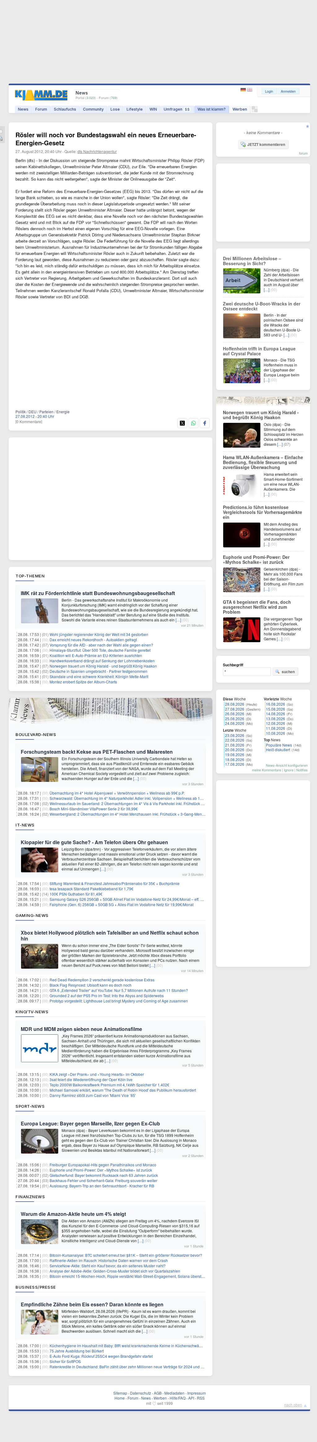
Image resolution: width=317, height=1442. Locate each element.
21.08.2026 (234, 744)
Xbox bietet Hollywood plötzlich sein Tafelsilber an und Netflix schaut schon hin (110, 935)
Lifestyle (135, 109)
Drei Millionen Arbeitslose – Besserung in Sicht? (252, 260)
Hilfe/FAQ (177, 1397)
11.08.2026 (275, 728)
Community (93, 109)
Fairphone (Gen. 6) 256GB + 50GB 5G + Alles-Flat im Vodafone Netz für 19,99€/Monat (121, 904)
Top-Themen (30, 575)
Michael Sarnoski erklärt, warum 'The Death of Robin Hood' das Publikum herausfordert (123, 1090)
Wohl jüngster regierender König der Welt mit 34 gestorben (99, 634)
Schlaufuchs (65, 109)
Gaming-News (32, 915)
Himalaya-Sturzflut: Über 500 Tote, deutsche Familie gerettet (100, 650)
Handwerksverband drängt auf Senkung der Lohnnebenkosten (102, 660)
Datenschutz (140, 1393)
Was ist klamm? (212, 109)
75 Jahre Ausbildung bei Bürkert (77, 1350)
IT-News (25, 824)
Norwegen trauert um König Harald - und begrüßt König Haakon (103, 665)
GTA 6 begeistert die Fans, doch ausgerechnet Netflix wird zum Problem (257, 607)
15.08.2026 (275, 709)
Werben (239, 109)
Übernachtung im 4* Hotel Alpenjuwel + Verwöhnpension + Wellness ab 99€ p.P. (117, 793)
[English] (249, 90)
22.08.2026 (234, 740)
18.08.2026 (234, 759)
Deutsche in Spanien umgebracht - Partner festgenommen (98, 671)
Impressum (196, 1393)
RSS (201, 1397)
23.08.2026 (234, 735)
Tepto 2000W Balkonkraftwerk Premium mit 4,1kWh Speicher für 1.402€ (109, 1084)
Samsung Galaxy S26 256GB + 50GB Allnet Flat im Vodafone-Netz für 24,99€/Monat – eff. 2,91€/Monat (135, 899)
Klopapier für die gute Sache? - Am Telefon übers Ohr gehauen (94, 842)
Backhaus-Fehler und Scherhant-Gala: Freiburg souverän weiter (103, 1180)
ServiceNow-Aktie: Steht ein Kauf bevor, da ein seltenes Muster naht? (108, 1265)
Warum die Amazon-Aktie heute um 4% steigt (73, 1213)
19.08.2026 (234, 754)
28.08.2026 (234, 704)
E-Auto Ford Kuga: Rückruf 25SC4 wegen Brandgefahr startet (101, 1356)
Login (269, 91)
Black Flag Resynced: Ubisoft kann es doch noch (91, 985)
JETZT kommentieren (266, 144)
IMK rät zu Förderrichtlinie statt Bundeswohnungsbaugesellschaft (98, 593)
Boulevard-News (35, 734)
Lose (115, 109)
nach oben (293, 1404)
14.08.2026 (275, 713)
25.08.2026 (234, 718)
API (191, 1397)
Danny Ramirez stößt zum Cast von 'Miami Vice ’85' (93, 1095)
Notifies (302, 769)
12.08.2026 (275, 723)
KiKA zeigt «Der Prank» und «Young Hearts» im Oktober (97, 1074)
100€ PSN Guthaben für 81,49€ (76, 893)
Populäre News (279, 744)
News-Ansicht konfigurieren (287, 765)
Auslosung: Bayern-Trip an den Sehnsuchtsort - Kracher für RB (102, 1185)
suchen (288, 671)
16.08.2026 (275, 704)
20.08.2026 (234, 749)
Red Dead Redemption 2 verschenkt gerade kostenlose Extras (102, 979)
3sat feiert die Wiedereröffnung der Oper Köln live (91, 1079)
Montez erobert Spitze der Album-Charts (83, 681)
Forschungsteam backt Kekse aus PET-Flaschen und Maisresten (97, 751)
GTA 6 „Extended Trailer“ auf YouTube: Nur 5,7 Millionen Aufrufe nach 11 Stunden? (119, 990)
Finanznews (30, 1196)
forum (303, 153)
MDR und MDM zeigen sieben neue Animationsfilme (81, 1028)
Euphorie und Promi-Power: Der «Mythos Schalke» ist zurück (101, 1169)
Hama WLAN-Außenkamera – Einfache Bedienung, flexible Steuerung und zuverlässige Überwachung (263, 462)
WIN (153, 109)
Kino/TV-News (31, 1011)
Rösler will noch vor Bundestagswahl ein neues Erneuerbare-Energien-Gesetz (105, 138)
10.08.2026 (275, 733)
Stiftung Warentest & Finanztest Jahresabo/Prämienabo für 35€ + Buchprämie (115, 883)
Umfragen (177, 109)
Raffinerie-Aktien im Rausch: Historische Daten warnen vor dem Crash (109, 1260)
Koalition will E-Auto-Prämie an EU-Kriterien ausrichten (96, 655)
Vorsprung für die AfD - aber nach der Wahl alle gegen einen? (101, 644)
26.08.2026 (234, 713)
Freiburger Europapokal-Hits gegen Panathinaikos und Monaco (103, 1164)
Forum (41, 109)
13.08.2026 (275, 718)
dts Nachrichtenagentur (97, 151)
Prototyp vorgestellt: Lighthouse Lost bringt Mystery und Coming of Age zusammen (119, 1000)
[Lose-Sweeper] (255, 110)
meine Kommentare (266, 769)
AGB (158, 1393)
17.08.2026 (234, 764)
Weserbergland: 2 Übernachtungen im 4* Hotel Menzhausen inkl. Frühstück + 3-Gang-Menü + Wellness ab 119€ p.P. (147, 814)
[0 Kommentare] (28, 421)
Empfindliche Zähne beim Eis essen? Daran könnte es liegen (92, 1304)
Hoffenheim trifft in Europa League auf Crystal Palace (259, 351)
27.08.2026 (234, 709)
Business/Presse (35, 1287)
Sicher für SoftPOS (65, 1361)
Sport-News (30, 1106)
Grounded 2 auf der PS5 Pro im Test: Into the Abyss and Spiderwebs (107, 995)
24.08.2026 (234, 723)
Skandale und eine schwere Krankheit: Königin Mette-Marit (99, 676)
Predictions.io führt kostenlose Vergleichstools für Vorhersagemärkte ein (262, 512)
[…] (178, 619)
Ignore (288, 769)
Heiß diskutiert (278, 749)
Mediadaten (174, 1393)
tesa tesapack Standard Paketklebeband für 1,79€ (91, 888)
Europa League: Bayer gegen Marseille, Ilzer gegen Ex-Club (90, 1123)
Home (120, 1397)
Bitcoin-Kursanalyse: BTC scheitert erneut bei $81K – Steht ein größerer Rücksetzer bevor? (126, 1255)
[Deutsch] (244, 90)
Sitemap (120, 1393)
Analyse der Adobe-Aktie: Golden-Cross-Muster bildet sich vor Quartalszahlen (115, 1270)
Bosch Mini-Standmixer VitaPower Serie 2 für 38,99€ (94, 808)
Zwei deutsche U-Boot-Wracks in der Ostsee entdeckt (261, 306)
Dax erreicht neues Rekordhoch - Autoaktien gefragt (93, 639)
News (23, 109)
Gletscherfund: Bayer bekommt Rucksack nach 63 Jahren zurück (104, 1175)
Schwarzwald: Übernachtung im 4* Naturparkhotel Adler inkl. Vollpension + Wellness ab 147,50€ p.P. (134, 798)
